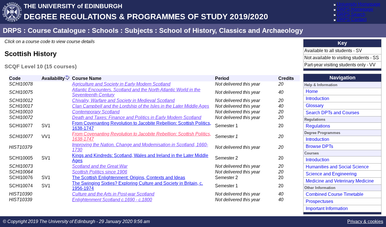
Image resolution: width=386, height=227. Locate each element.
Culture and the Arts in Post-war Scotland (113, 194)
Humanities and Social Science (337, 166)
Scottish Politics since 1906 (99, 171)
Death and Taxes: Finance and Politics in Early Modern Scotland (136, 117)
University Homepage (358, 4)
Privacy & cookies (365, 221)
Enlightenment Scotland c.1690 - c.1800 (112, 199)
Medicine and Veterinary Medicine (340, 181)
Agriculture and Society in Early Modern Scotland (121, 84)
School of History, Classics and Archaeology (231, 30)
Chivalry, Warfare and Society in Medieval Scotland (123, 100)
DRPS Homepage (355, 9)
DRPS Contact (352, 19)
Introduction (317, 98)
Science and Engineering (331, 173)
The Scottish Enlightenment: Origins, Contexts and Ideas (128, 177)
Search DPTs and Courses (332, 112)
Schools (105, 30)
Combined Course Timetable (334, 194)
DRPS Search (351, 14)
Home (312, 91)
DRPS (12, 30)
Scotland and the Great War (99, 166)
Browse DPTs (319, 146)
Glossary (315, 105)
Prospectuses (319, 201)
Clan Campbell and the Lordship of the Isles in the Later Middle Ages (140, 106)
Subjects (139, 30)
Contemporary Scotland (96, 111)
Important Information (327, 208)
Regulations (318, 126)
